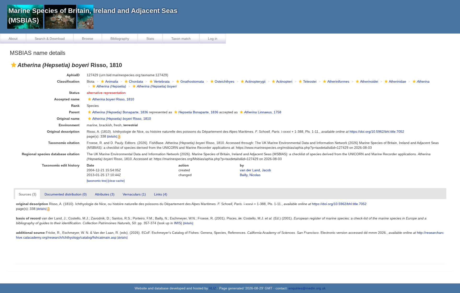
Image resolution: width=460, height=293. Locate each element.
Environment (69, 125)
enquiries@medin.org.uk (307, 288)
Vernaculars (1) (134, 194)
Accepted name (67, 99)
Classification (68, 81)
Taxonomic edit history (61, 165)
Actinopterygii (255, 81)
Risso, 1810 (113, 99)
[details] (112, 136)
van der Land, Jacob (255, 170)
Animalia (111, 81)
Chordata (136, 81)
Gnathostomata (192, 81)
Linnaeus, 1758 (262, 112)
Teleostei (309, 81)
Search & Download (50, 38)
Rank (75, 106)
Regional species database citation (51, 154)
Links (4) (160, 194)
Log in (212, 38)
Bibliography (119, 38)
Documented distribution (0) (66, 194)
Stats (150, 38)
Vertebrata (162, 81)
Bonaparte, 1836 (120, 112)
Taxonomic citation (64, 143)
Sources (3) (27, 194)
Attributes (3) (105, 194)
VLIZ (212, 288)
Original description (63, 131)
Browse (87, 38)
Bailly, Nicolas (250, 175)
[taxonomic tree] (97, 181)
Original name (68, 119)
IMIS (177, 223)
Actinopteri (284, 81)
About (13, 38)
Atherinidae (397, 81)
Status (74, 93)
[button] (13, 65)
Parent (74, 112)
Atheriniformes (338, 81)
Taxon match (181, 38)
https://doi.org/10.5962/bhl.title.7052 (377, 131)
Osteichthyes (224, 81)
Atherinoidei (369, 81)
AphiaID (73, 75)
